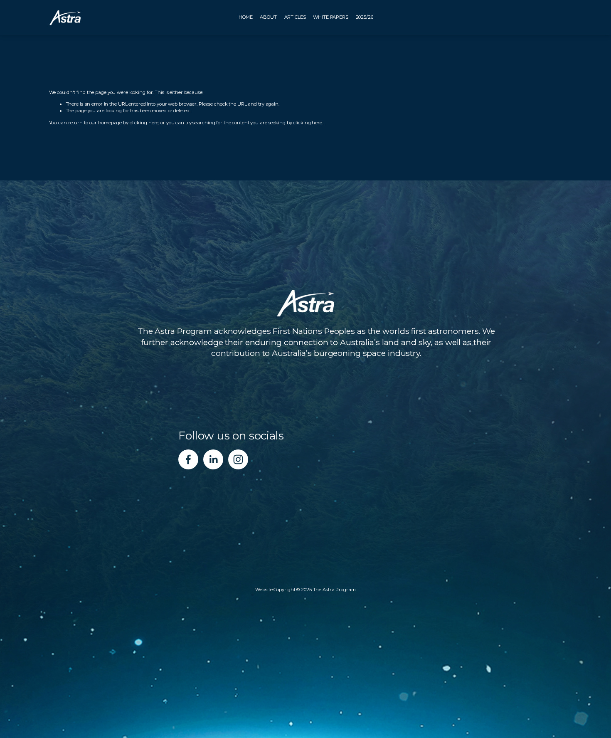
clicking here (144, 123)
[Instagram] (238, 459)
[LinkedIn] (213, 459)
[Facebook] (188, 459)
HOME (246, 17)
